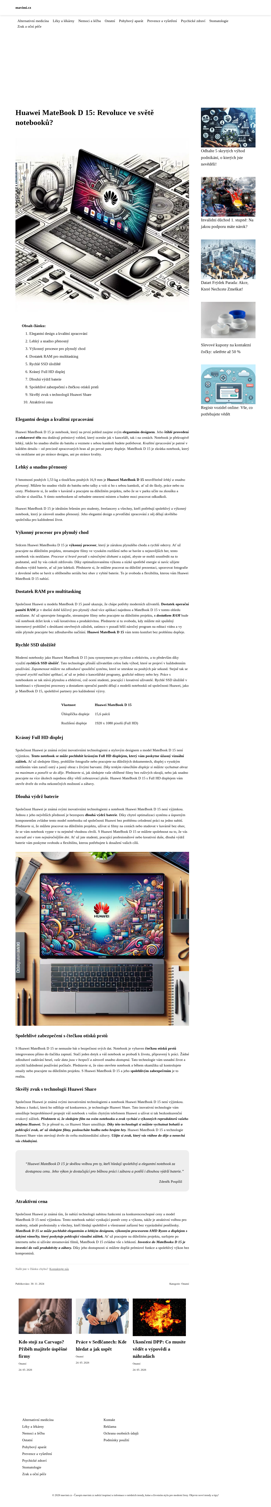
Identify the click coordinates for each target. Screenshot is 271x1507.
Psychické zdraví (193, 21)
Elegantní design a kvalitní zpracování (58, 333)
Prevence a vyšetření (162, 21)
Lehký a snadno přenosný (49, 341)
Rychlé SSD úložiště (45, 364)
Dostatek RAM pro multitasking (53, 356)
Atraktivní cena (41, 402)
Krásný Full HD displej (47, 372)
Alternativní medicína (33, 21)
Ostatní (110, 21)
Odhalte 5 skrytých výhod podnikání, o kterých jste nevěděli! (223, 157)
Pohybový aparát (131, 21)
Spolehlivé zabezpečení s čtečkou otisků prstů (64, 387)
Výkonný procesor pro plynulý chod (57, 349)
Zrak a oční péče (29, 26)
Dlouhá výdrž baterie (45, 379)
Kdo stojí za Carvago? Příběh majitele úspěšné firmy (43, 1349)
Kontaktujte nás (59, 1269)
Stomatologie (218, 21)
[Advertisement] (135, 59)
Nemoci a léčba (89, 21)
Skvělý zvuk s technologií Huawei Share (60, 394)
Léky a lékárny (63, 21)
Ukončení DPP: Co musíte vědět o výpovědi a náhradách (159, 1349)
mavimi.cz (23, 8)
